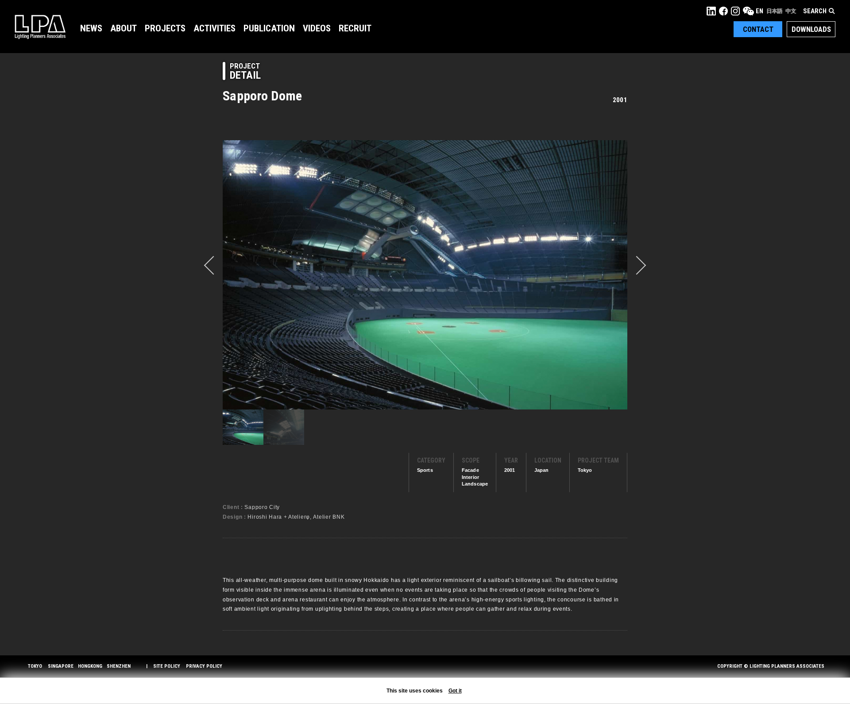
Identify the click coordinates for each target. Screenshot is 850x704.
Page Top (827, 675)
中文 (790, 11)
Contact (758, 29)
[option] (425, 274)
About (123, 28)
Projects (165, 28)
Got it (455, 691)
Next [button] (636, 265)
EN (759, 11)
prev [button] (213, 265)
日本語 (774, 11)
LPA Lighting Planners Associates (40, 26)
